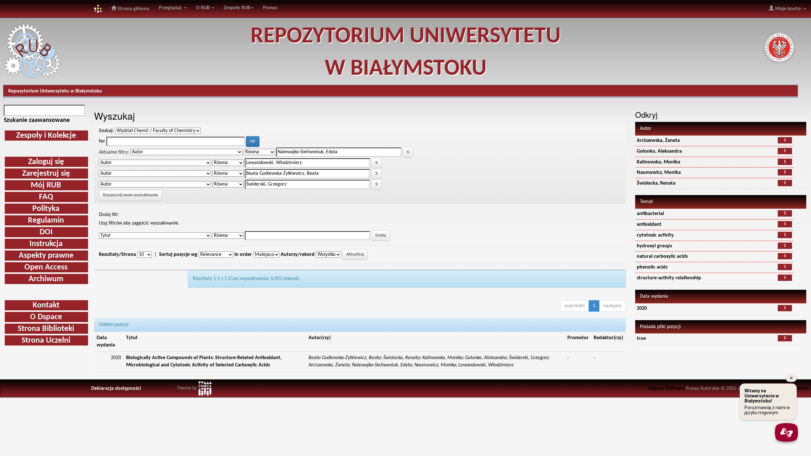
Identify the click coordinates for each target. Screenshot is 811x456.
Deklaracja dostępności (116, 388)
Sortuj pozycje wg (178, 254)
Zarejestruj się (46, 174)
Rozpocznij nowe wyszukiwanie (130, 195)
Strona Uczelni (46, 341)
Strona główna (132, 8)
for (102, 141)
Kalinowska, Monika (658, 162)
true (641, 338)
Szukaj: (106, 130)
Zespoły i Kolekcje (46, 136)
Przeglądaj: (171, 7)
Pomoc (270, 7)
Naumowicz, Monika (659, 172)
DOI (46, 232)
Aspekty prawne (46, 256)
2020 (642, 308)
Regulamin (46, 221)
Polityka (46, 209)
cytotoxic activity (655, 235)
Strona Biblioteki (46, 329)
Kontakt (46, 305)
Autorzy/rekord (298, 254)
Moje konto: (788, 8)
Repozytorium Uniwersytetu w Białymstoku (55, 91)
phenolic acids (652, 267)
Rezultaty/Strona (117, 254)
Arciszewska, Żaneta (658, 140)
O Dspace (46, 317)
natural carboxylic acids (662, 256)
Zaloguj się (46, 162)
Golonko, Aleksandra (659, 151)
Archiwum (46, 279)
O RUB (203, 7)
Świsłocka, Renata (656, 183)
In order (243, 254)
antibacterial (650, 213)
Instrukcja (46, 244)
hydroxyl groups (654, 246)
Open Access (45, 267)
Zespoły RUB (237, 7)
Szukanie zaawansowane (37, 120)
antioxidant (649, 224)
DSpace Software (666, 388)
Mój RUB (46, 185)
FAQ (46, 197)
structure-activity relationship (669, 278)
